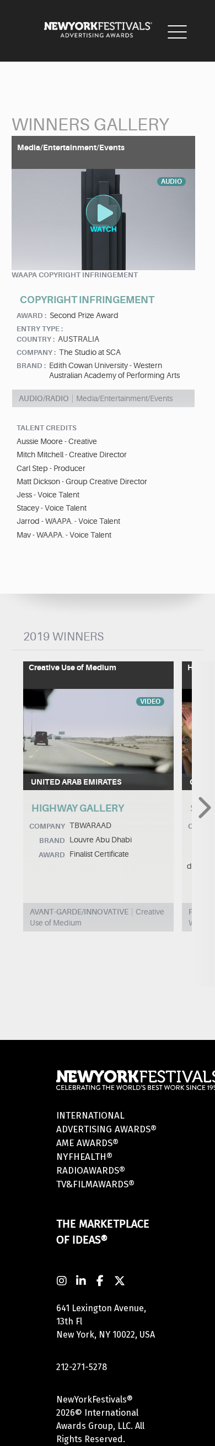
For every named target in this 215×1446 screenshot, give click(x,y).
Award (52, 855)
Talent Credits (47, 428)
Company (47, 826)
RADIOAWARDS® (90, 1170)
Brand (52, 840)
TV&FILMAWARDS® (95, 1184)
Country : (36, 339)
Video (150, 701)
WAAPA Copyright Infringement (75, 275)
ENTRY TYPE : (40, 329)
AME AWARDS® (87, 1143)
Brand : (31, 366)
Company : (36, 352)
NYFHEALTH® (84, 1157)
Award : (31, 315)
